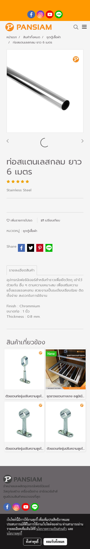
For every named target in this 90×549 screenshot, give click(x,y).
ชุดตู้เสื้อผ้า (30, 231)
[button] (74, 27)
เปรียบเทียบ (52, 220)
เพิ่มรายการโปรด (21, 220)
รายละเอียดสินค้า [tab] (22, 270)
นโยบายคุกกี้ (14, 533)
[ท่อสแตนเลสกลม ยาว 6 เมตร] (45, 91)
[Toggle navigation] (84, 27)
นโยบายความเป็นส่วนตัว (51, 529)
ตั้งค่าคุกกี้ (32, 542)
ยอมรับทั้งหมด (55, 542)
